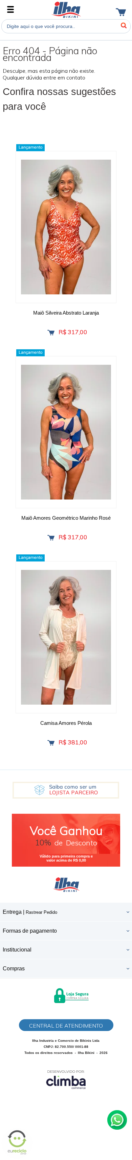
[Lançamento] (30, 147)
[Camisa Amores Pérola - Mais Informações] (66, 637)
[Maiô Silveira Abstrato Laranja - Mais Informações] (66, 227)
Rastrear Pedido (41, 912)
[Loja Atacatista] (66, 790)
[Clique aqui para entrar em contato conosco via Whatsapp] (117, 1120)
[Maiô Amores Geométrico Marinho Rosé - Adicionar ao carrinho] (51, 538)
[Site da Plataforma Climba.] (66, 1079)
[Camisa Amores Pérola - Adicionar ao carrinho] (51, 743)
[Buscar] (123, 26)
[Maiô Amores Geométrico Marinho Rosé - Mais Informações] (66, 432)
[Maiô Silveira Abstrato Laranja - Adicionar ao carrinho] (51, 333)
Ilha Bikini (66, 10)
